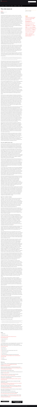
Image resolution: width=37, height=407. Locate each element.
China (27, 18)
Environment (27, 22)
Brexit (26, 18)
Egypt (31, 21)
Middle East (31, 27)
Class (29, 18)
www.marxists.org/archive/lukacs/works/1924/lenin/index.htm (9, 393)
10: (1, 350)
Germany (31, 24)
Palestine (33, 27)
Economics (27, 21)
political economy (27, 28)
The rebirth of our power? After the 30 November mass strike (17, 402)
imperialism (27, 25)
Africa (27, 17)
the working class (29, 32)
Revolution (35, 28)
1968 (25, 17)
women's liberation (28, 34)
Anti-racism (29, 17)
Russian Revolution (28, 29)
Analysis (3, 399)
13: (1, 354)
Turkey (28, 33)
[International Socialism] (4, 1)
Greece (33, 24)
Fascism (26, 24)
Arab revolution (33, 17)
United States (30, 33)
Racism (30, 28)
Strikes (34, 29)
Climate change (32, 18)
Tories (31, 32)
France (29, 24)
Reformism (33, 28)
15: (1, 359)
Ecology (30, 19)
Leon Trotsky (28, 27)
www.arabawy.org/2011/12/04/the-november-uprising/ (8, 375)
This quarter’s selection (5, 401)
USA (32, 33)
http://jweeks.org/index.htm (4, 346)
